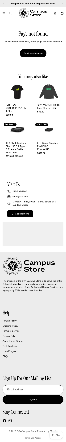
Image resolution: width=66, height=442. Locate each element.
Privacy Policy (9, 336)
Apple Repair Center (13, 341)
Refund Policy (9, 320)
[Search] (10, 13)
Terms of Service (11, 331)
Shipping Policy (10, 326)
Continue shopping (33, 53)
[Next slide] (62, 3)
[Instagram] (10, 421)
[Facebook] (4, 421)
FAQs (5, 356)
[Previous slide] (3, 3)
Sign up (33, 399)
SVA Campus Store (26, 431)
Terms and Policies (33, 438)
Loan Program (10, 351)
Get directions (22, 213)
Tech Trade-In (10, 346)
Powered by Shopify (47, 431)
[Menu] (3, 13)
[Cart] (62, 13)
